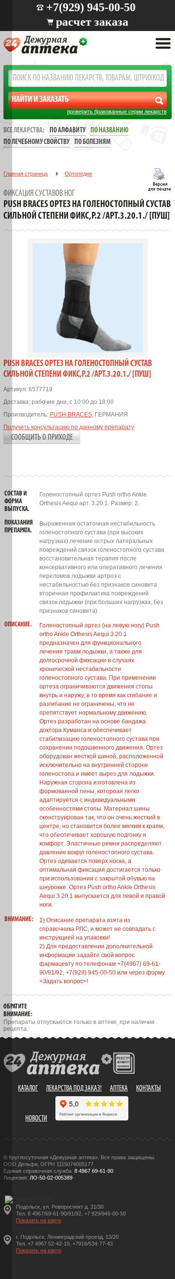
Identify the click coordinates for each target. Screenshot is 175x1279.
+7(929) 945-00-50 (91, 7)
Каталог (28, 1088)
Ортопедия (78, 173)
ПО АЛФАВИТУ (68, 130)
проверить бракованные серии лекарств (117, 111)
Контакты (148, 1088)
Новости (36, 1118)
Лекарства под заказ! (74, 1088)
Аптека (119, 1088)
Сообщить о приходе (42, 437)
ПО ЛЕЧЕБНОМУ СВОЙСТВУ (36, 142)
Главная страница (25, 173)
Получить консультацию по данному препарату (68, 427)
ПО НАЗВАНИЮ (109, 130)
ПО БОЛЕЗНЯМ (92, 142)
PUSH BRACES (71, 414)
